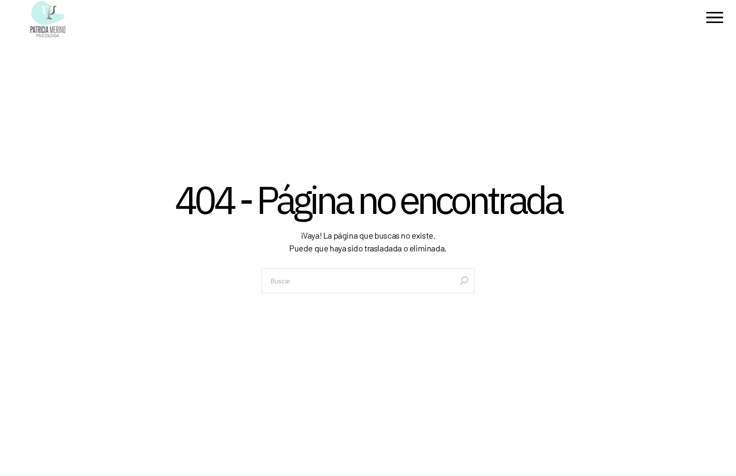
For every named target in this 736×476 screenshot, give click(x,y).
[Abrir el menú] (714, 19)
